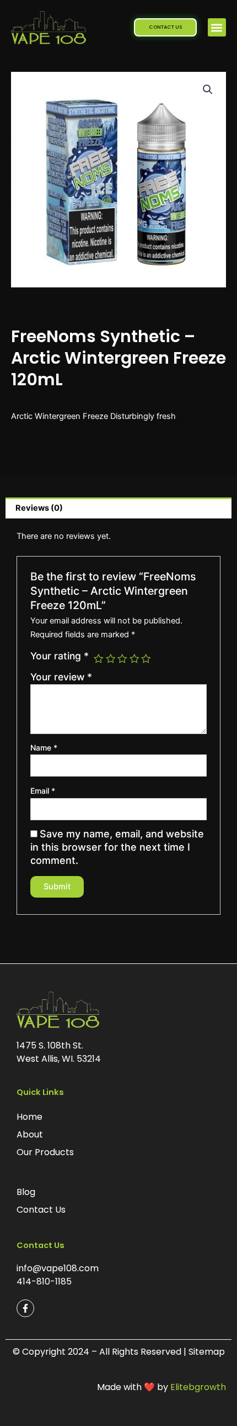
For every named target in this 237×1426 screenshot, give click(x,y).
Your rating (59, 656)
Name (43, 747)
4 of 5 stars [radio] (134, 659)
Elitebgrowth (198, 1387)
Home (29, 1116)
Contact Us (41, 1209)
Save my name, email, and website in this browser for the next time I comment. (117, 847)
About (30, 1134)
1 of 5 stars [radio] (99, 659)
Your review (61, 677)
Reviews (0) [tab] (39, 508)
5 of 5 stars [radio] (146, 659)
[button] (217, 27)
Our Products (45, 1152)
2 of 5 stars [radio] (111, 659)
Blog (26, 1192)
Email (42, 790)
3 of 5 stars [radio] (122, 659)
